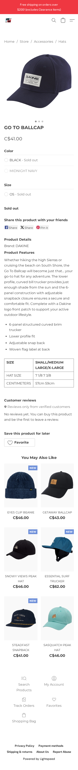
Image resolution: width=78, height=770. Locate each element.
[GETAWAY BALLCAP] (57, 485)
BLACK (24, 160)
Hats (62, 42)
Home (9, 42)
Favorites (54, 706)
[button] (8, 20)
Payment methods (50, 745)
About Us (42, 751)
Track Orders (24, 706)
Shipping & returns (19, 751)
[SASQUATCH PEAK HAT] (57, 618)
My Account (54, 684)
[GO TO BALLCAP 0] (39, 83)
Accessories (43, 42)
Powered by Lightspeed (39, 759)
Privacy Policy (24, 745)
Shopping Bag (24, 721)
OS (20, 194)
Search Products (24, 687)
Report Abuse (62, 751)
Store (24, 42)
